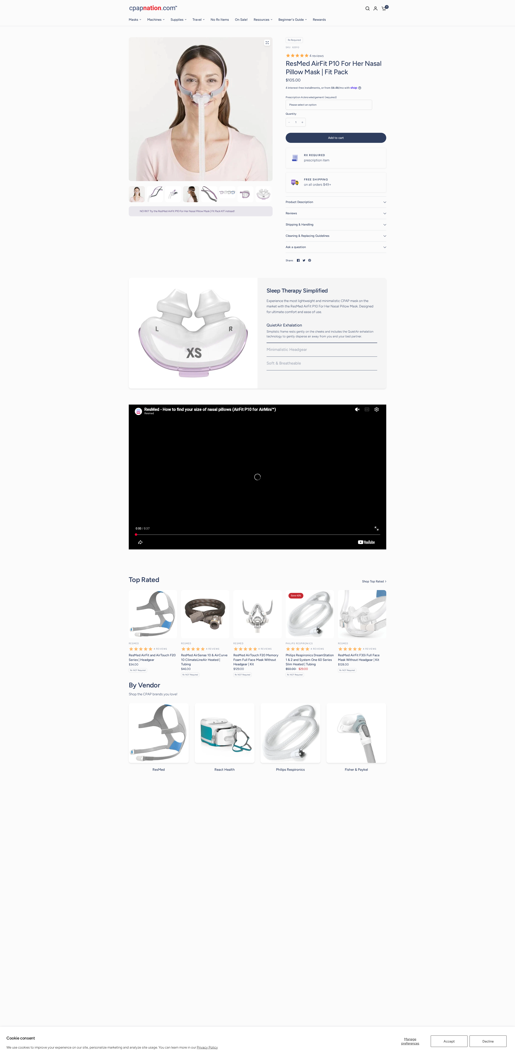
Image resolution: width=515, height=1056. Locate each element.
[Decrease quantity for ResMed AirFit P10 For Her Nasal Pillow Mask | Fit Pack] (289, 122)
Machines (154, 20)
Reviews (291, 213)
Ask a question (296, 247)
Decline (488, 1041)
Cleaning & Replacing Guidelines (307, 236)
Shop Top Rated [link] (373, 581)
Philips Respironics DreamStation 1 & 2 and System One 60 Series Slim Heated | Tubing (310, 659)
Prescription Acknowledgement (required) (311, 97)
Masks (133, 20)
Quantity (291, 113)
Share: (290, 260)
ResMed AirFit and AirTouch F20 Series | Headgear (152, 657)
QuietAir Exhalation (284, 325)
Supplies (177, 20)
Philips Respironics (299, 643)
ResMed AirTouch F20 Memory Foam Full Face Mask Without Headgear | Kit (255, 659)
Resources (261, 20)
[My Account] (375, 8)
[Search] (368, 8)
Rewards (319, 20)
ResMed (134, 643)
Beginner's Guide (291, 20)
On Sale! (241, 20)
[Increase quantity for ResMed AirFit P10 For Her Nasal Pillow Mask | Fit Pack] (302, 122)
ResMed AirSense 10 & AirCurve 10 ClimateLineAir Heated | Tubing (204, 659)
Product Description (299, 202)
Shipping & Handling (299, 224)
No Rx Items (220, 20)
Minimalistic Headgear (287, 349)
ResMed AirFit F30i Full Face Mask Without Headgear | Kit (359, 657)
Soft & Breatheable (284, 363)
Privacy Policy (207, 1047)
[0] (382, 8)
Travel (197, 20)
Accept (449, 1041)
